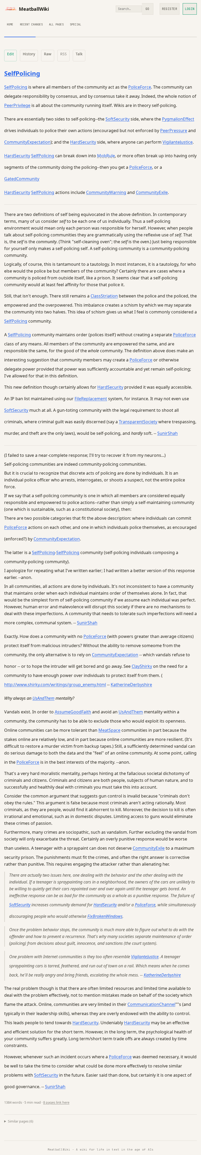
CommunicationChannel (151, 1004)
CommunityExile (152, 192)
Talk (79, 53)
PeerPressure (173, 130)
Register (169, 9)
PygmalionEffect (178, 119)
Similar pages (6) (20, 1121)
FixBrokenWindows (104, 916)
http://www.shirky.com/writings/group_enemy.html (55, 684)
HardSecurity (83, 142)
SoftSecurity (117, 119)
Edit (10, 53)
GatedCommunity (21, 179)
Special (75, 24)
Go (147, 9)
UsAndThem (43, 698)
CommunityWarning (106, 192)
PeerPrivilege (17, 105)
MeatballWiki (34, 9)
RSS (63, 53)
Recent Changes (31, 24)
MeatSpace (109, 730)
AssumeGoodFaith (73, 712)
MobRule (106, 156)
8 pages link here (56, 1102)
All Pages (56, 24)
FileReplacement (91, 399)
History (29, 53)
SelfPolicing (22, 73)
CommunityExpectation (27, 142)
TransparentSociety (138, 422)
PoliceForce (139, 87)
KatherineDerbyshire (131, 684)
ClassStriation (104, 296)
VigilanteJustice (178, 142)
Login (189, 9)
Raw (47, 53)
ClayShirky (142, 666)
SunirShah (167, 433)
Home (10, 24)
